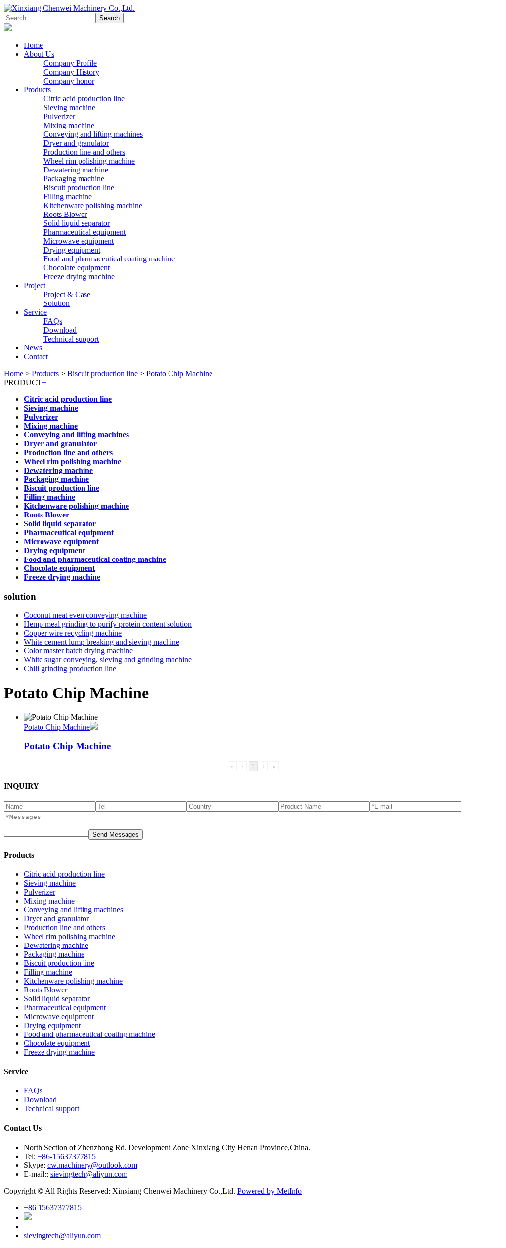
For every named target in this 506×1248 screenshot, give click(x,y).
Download (60, 330)
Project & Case (66, 294)
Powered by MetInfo (269, 1191)
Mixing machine (68, 125)
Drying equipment (71, 250)
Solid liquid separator (76, 223)
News (33, 348)
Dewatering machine (75, 170)
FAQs (52, 321)
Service (35, 312)
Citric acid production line (84, 98)
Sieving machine (69, 107)
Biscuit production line (78, 187)
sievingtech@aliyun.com (88, 1174)
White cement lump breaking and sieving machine (101, 642)
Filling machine (67, 196)
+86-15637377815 (67, 1156)
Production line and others (84, 152)
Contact (36, 356)
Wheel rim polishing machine (89, 161)
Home (33, 45)
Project (34, 285)
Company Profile (70, 63)
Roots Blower (65, 214)
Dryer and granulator (76, 143)
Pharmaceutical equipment (84, 232)
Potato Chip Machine (179, 373)
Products (37, 90)
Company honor (68, 81)
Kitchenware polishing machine (92, 205)
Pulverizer (59, 116)
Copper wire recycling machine (73, 633)
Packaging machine (73, 178)
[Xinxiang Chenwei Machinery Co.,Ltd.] (69, 8)
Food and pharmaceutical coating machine (109, 259)
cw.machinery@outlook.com (92, 1165)
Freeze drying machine (79, 276)
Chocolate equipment (76, 267)
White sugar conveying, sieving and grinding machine (108, 659)
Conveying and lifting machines (93, 134)
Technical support (71, 339)
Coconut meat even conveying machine (85, 615)
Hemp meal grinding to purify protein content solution (108, 624)
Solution (56, 303)
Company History (71, 72)
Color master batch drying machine (78, 650)
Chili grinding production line (70, 668)
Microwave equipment (78, 241)
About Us (39, 54)
